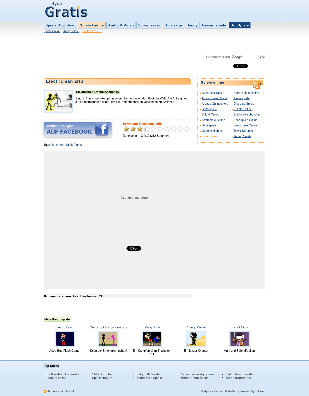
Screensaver (149, 25)
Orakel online (57, 378)
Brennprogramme (238, 378)
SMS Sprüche (102, 374)
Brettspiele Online (213, 120)
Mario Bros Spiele (149, 378)
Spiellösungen (102, 378)
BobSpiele (240, 25)
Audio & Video (121, 25)
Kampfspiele (71, 31)
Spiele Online (92, 25)
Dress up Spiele (243, 103)
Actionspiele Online (214, 98)
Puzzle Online (242, 109)
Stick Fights (74, 144)
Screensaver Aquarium (197, 374)
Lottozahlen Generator (64, 374)
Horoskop (173, 25)
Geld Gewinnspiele (239, 374)
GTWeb (260, 391)
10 (187, 128)
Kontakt (70, 391)
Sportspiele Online (245, 120)
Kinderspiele (241, 98)
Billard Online (210, 114)
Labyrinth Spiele (148, 374)
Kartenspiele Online (246, 92)
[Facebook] (78, 129)
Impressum (55, 391)
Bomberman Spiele (195, 378)
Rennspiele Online (245, 125)
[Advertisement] (126, 45)
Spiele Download (60, 25)
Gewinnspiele (214, 25)
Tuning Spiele (242, 136)
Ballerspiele (209, 109)
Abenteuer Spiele (213, 92)
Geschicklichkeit (212, 130)
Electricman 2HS (92, 31)
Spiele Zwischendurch (247, 114)
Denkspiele (209, 125)
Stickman (58, 144)
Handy (192, 25)
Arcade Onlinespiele (215, 103)
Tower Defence (243, 130)
